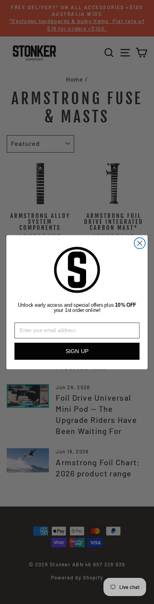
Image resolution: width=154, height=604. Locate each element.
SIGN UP (77, 351)
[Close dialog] (139, 242)
